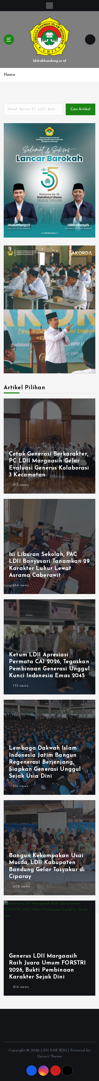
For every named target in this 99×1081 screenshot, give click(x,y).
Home (9, 75)
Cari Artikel (80, 109)
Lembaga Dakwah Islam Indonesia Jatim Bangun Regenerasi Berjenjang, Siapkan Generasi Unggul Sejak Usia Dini (45, 762)
